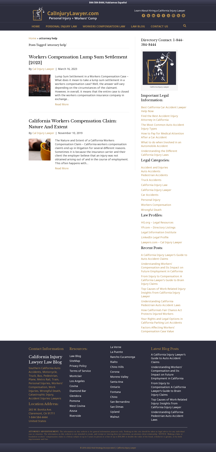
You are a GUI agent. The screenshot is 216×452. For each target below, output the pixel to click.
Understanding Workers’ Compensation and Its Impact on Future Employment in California (162, 267)
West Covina (77, 406)
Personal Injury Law (61, 26)
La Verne (115, 347)
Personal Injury (150, 200)
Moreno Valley (119, 376)
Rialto (114, 362)
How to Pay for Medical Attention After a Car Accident (162, 135)
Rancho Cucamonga (122, 357)
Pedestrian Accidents (154, 175)
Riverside (75, 415)
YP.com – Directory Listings (158, 227)
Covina (74, 386)
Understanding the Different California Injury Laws (159, 153)
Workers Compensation (156, 205)
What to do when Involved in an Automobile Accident (161, 144)
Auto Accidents (150, 171)
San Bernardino (120, 401)
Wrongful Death (151, 210)
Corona (114, 371)
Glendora (75, 396)
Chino (113, 397)
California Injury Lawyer (156, 190)
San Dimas (116, 406)
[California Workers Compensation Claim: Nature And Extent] (40, 149)
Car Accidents (149, 195)
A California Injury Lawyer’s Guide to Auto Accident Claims (164, 256)
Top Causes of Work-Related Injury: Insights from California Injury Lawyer (163, 292)
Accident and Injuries (154, 167)
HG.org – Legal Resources (157, 222)
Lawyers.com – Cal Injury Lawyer (161, 242)
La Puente (116, 352)
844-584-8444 (96, 2)
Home (36, 26)
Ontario (115, 387)
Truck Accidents (151, 180)
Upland (114, 411)
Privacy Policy (78, 366)
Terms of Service (80, 371)
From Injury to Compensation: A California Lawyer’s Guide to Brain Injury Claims (162, 279)
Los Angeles (77, 381)
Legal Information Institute (158, 232)
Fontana (115, 392)
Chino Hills (117, 367)
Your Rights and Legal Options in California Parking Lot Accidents (162, 320)
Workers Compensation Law (104, 26)
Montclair (76, 376)
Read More (62, 104)
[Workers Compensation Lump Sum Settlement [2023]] (40, 85)
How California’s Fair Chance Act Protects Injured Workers (161, 312)
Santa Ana (116, 381)
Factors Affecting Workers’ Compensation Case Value (158, 329)
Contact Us (159, 26)
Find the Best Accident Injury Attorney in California (159, 117)
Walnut (114, 416)
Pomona (75, 401)
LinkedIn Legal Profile (155, 237)
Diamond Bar (78, 391)
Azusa (73, 410)
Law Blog (138, 26)
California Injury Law (154, 185)
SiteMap (75, 361)
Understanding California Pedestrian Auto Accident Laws (160, 303)
